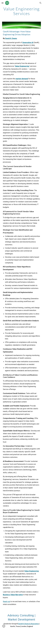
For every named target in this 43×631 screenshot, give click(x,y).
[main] (21, 11)
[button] (2, 3)
